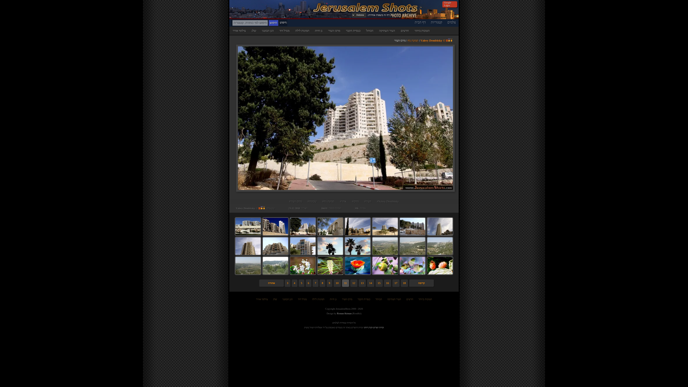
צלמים (451, 22)
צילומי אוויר (239, 30)
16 (387, 283)
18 (404, 283)
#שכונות (312, 201)
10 (337, 283)
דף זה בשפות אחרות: (378, 15)
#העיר (367, 201)
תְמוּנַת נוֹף (413, 40)
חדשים (405, 30)
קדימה (421, 283)
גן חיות (318, 30)
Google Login (447, 4)
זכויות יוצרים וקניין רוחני (374, 327)
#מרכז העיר (295, 201)
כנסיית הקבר (353, 30)
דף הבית (420, 22)
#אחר (343, 201)
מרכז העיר (334, 30)
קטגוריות (436, 22)
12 (353, 283)
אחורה (271, 283)
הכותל (369, 30)
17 (396, 283)
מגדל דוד (285, 30)
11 (345, 283)
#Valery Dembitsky (388, 201)
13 (362, 283)
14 (370, 283)
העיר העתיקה (387, 30)
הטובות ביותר (422, 30)
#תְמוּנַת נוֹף (328, 201)
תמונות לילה (302, 30)
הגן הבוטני (268, 30)
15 (379, 283)
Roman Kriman (344, 313)
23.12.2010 (294, 208)
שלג (254, 30)
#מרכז (355, 201)
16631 (324, 208)
